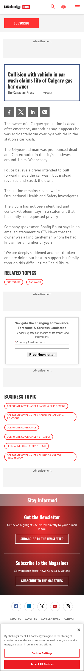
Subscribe (21, 23)
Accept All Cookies (42, 664)
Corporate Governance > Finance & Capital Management (34, 457)
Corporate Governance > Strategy (28, 436)
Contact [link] (69, 618)
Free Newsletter (42, 354)
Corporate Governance (21, 427)
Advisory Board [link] (50, 618)
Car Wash (35, 282)
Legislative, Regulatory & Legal (26, 446)
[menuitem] (9, 112)
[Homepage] (17, 7)
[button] (77, 7)
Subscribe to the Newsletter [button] (42, 538)
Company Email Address (30, 342)
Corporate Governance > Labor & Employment (36, 406)
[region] (42, 647)
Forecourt (13, 282)
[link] (9, 112)
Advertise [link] (31, 618)
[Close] (79, 629)
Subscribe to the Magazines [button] (42, 580)
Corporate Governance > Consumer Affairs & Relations (35, 417)
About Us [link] (15, 618)
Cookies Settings (42, 653)
